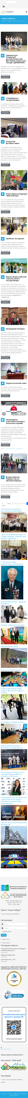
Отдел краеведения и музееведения (14, 448)
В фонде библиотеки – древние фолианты (13, 603)
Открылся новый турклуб (11, 670)
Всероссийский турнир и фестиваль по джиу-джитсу (11, 747)
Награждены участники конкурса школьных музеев (15, 421)
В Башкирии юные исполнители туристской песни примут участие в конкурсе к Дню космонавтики (14, 800)
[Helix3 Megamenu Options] (26, 12)
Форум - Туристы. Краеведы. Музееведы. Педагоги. (11, 1081)
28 (15, 503)
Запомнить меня (6, 931)
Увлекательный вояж (9, 646)
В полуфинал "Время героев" (12, 722)
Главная (9, 21)
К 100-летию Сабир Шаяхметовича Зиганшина (12, 563)
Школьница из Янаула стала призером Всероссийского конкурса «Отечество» (12, 774)
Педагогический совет (16, 383)
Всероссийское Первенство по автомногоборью (13, 479)
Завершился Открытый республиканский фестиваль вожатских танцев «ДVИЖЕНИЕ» (16, 59)
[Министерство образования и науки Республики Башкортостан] (14, 888)
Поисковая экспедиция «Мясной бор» (16, 195)
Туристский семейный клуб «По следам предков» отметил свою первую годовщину (13, 536)
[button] (3, 41)
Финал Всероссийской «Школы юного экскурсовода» (16, 279)
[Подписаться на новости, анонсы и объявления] (14, 994)
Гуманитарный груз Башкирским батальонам (14, 823)
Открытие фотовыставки (12, 142)
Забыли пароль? (6, 943)
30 (22, 503)
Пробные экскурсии (15, 238)
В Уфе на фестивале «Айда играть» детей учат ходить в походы (12, 691)
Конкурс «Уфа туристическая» (12, 625)
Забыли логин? (6, 939)
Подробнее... (5, 77)
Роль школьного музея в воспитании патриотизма (11, 510)
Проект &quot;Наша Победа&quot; (11, 914)
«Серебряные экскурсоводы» (13, 99)
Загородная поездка (15, 328)
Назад (8, 503)
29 (18, 503)
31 (25, 503)
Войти (4, 935)
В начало (3, 504)
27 (12, 503)
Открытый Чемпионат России (13, 847)
